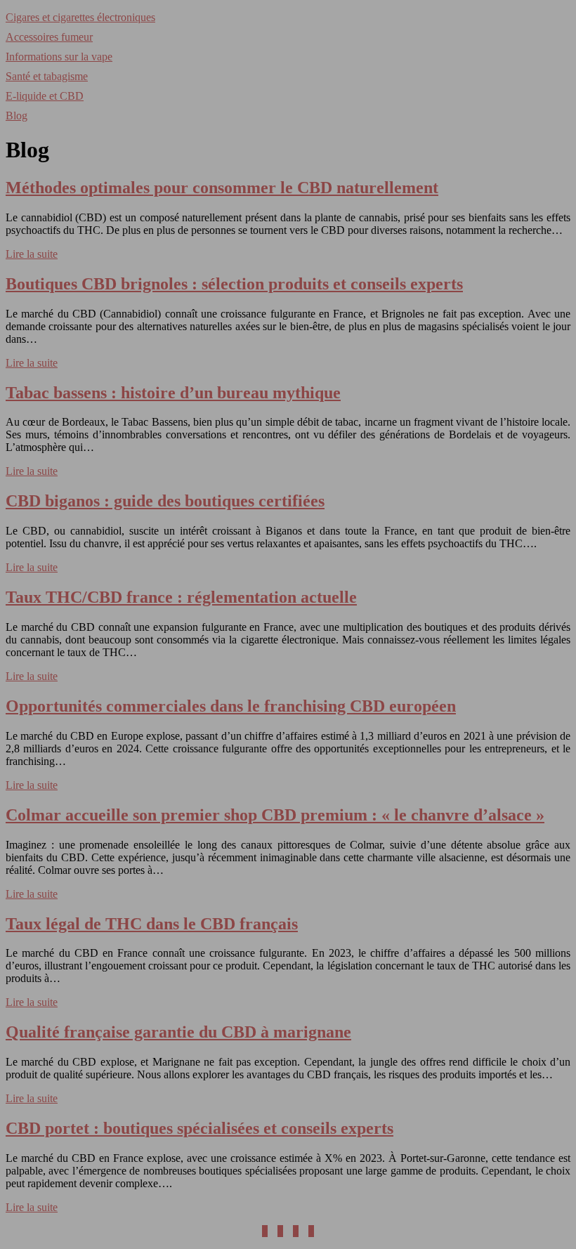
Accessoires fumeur (49, 37)
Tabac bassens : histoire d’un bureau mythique (173, 393)
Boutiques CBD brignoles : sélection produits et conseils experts (234, 284)
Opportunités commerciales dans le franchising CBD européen (231, 706)
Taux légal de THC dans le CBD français (152, 924)
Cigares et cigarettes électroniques (80, 17)
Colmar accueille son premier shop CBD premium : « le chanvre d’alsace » (275, 815)
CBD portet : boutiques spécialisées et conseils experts (199, 1128)
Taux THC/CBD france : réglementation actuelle (181, 597)
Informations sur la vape (59, 57)
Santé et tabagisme (47, 76)
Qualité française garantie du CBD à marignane (178, 1032)
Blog (16, 116)
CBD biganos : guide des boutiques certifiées (165, 501)
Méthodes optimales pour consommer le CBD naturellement (222, 187)
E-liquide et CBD (45, 96)
